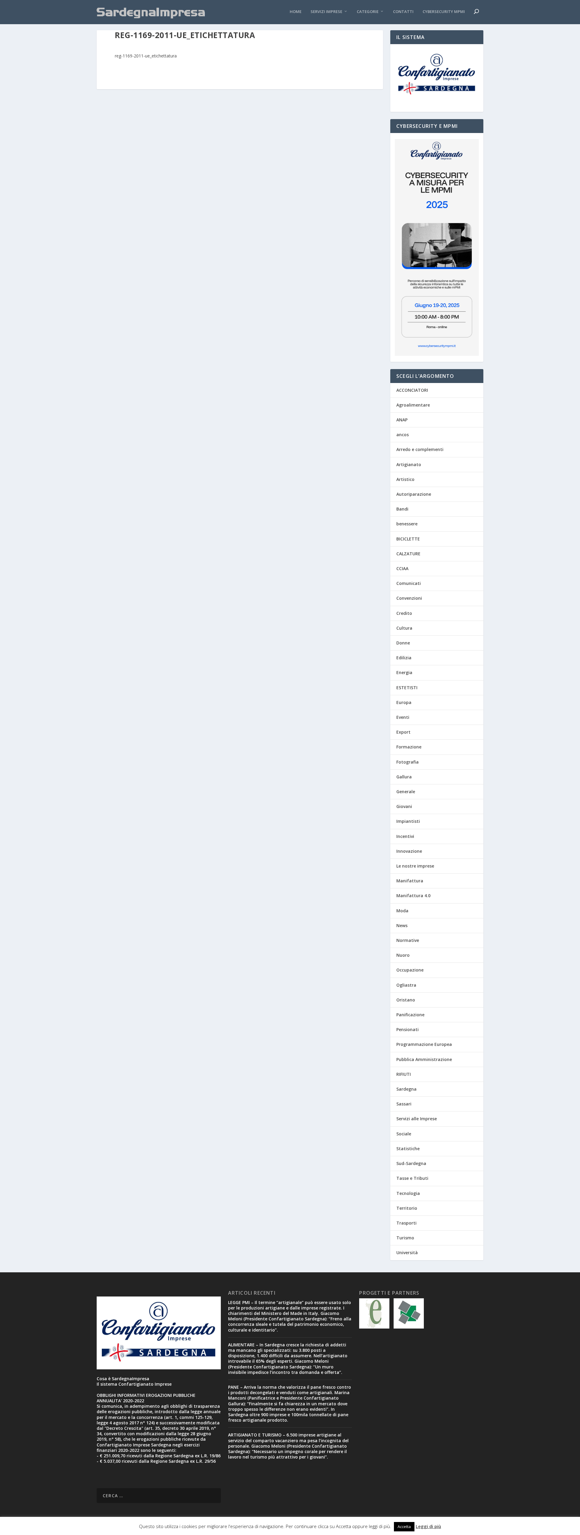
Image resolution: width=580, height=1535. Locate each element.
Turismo (405, 1238)
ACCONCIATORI (412, 390)
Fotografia (407, 762)
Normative (407, 940)
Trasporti (406, 1223)
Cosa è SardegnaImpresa (123, 1378)
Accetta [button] (404, 1526)
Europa (403, 702)
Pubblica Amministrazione (424, 1059)
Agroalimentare (413, 405)
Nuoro (403, 955)
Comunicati (408, 583)
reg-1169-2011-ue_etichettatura (146, 56)
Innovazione (409, 851)
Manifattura (409, 881)
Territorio (406, 1208)
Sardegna (406, 1089)
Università (407, 1252)
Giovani (404, 806)
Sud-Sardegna (411, 1163)
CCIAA (402, 568)
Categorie (368, 11)
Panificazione (410, 1014)
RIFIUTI (403, 1074)
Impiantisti (408, 821)
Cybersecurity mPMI (444, 11)
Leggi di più (428, 1526)
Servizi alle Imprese (416, 1118)
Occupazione (410, 970)
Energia (404, 672)
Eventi (402, 717)
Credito (404, 613)
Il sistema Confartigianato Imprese (134, 1384)
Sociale (403, 1134)
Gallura (404, 777)
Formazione (408, 747)
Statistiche (408, 1148)
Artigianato (408, 464)
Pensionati (407, 1029)
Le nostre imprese (415, 866)
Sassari (403, 1104)
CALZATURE (408, 554)
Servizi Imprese (326, 11)
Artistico (405, 479)
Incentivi (405, 836)
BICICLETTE (408, 539)
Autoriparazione (413, 494)
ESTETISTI (406, 687)
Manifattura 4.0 (413, 895)
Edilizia (403, 657)
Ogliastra (406, 985)
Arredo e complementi (419, 449)
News (402, 925)
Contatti (403, 11)
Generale (405, 791)
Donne (403, 643)
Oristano (405, 1000)
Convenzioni (409, 598)
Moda (402, 911)
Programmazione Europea (424, 1044)
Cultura (404, 628)
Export (403, 732)
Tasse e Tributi (412, 1178)
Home (295, 11)
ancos (402, 434)
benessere (406, 524)
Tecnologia (408, 1193)
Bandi (402, 509)
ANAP (402, 420)
